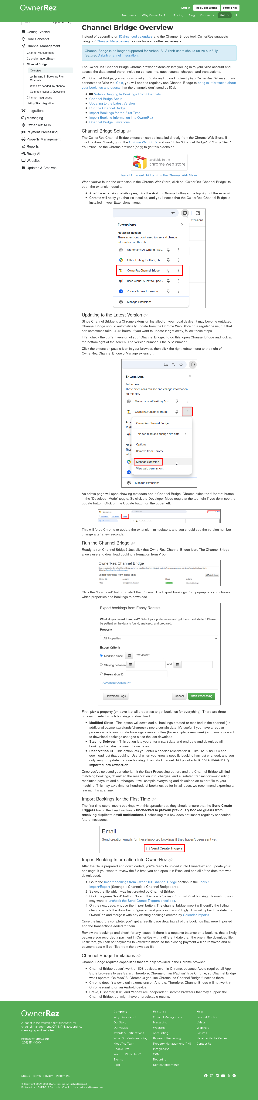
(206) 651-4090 (31, 1042)
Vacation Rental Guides (212, 1038)
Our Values (121, 1027)
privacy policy (77, 1087)
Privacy (48, 1076)
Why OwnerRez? (125, 1017)
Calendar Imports (196, 914)
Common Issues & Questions (47, 91)
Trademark (63, 1076)
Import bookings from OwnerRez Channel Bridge (140, 881)
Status (25, 1076)
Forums (202, 1033)
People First (121, 1049)
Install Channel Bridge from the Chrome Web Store (159, 175)
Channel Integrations (39, 97)
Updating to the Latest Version (112, 103)
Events (118, 1059)
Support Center (207, 1017)
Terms (36, 1076)
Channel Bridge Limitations (109, 121)
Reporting (159, 1059)
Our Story (120, 1022)
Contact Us (204, 1043)
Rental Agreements (166, 1065)
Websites (159, 1027)
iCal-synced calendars (136, 36)
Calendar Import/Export (41, 58)
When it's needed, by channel (47, 86)
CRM (156, 1054)
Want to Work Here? (127, 1054)
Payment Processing (167, 1038)
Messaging (160, 1022)
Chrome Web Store (143, 142)
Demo (207, 7)
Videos (201, 1022)
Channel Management (40, 52)
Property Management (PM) (172, 1043)
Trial (230, 7)
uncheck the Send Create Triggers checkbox (141, 900)
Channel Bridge (37, 64)
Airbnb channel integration (118, 55)
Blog (117, 1065)
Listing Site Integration (40, 103)
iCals (119, 82)
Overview (35, 70)
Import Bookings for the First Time (114, 112)
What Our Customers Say (130, 1038)
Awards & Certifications (129, 1033)
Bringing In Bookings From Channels (47, 78)
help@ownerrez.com (35, 1038)
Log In (185, 7)
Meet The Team (124, 1043)
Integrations (161, 1049)
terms (93, 1087)
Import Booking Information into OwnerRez (121, 117)
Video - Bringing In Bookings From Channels (127, 94)
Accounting (160, 1033)
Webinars (203, 1027)
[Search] (235, 15)
